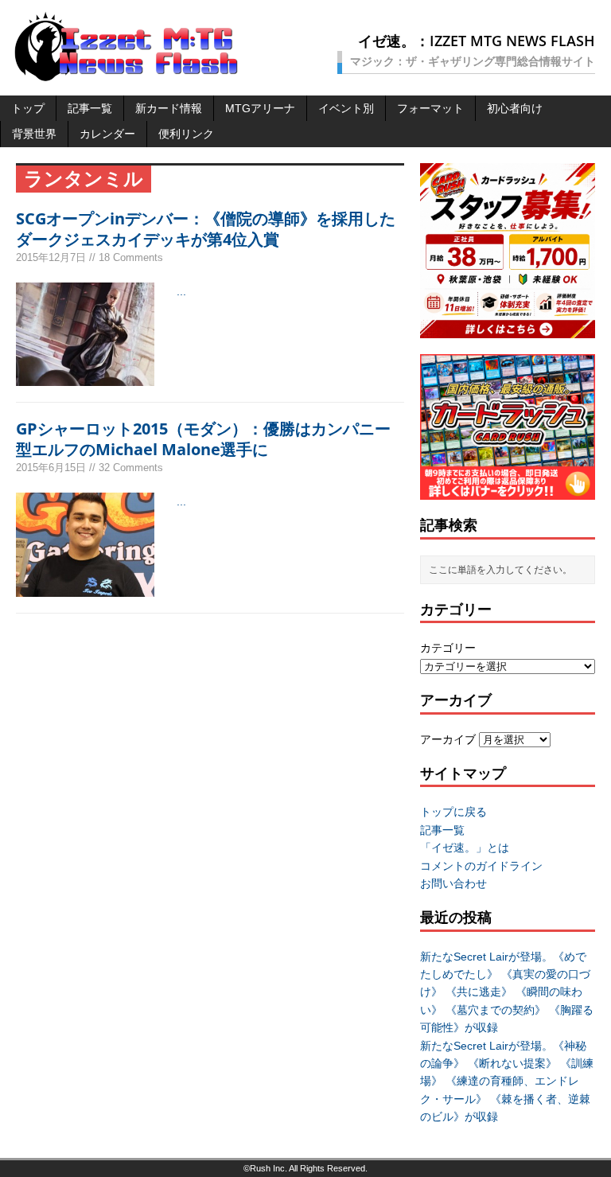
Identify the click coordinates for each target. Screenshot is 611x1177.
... (181, 291)
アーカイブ (448, 739)
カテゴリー (448, 647)
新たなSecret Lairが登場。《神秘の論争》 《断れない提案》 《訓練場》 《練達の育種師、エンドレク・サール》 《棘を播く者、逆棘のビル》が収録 (506, 1081)
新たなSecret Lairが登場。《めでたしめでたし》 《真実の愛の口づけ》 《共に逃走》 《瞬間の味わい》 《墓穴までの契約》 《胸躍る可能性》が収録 (506, 992)
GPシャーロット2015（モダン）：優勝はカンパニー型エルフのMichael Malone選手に (203, 439)
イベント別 (346, 108)
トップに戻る (453, 811)
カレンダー (107, 133)
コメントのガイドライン (481, 865)
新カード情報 (168, 108)
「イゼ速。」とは (464, 847)
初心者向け (515, 108)
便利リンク (186, 133)
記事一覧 (90, 108)
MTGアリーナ (260, 108)
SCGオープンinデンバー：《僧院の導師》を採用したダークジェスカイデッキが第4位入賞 (205, 229)
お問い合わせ (453, 883)
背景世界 (34, 133)
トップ (28, 108)
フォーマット (430, 108)
